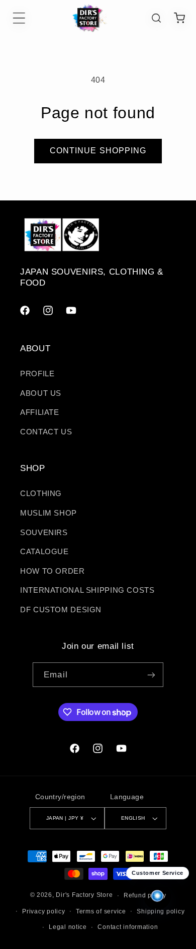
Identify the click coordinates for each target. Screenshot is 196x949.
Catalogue (44, 552)
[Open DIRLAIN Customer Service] (157, 896)
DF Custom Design (61, 610)
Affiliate (39, 412)
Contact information (127, 927)
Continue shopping (98, 150)
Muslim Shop (48, 513)
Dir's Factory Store (84, 895)
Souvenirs (44, 533)
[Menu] (19, 18)
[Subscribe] (150, 674)
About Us (40, 393)
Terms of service (101, 911)
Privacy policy (43, 911)
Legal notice (68, 927)
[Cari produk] (156, 18)
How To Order (52, 571)
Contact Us (46, 432)
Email (55, 674)
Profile (37, 374)
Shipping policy (160, 911)
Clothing (41, 494)
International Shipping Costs (87, 590)
